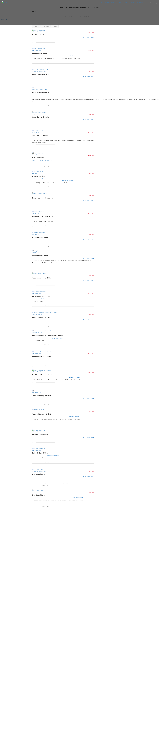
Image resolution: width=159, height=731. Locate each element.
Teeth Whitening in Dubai (41, 396)
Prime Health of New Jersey (42, 216)
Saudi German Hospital (41, 117)
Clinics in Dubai (36, 32)
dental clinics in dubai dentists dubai (42, 179)
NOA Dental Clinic (38, 158)
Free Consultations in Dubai (39, 71)
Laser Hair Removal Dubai (42, 74)
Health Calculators (123, 2)
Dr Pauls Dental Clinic (40, 435)
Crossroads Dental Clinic (41, 278)
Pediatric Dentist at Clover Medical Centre (47, 336)
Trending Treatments (137, 2)
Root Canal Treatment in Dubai (43, 375)
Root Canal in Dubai (39, 35)
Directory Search (110, 2)
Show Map (46, 44)
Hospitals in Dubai (37, 114)
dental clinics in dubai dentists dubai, (42, 160)
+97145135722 (45, 485)
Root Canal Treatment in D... (42, 356)
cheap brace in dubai (40, 237)
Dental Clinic (35, 154)
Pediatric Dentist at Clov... (41, 317)
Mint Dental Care (38, 474)
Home (101, 2)
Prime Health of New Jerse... (42, 198)
